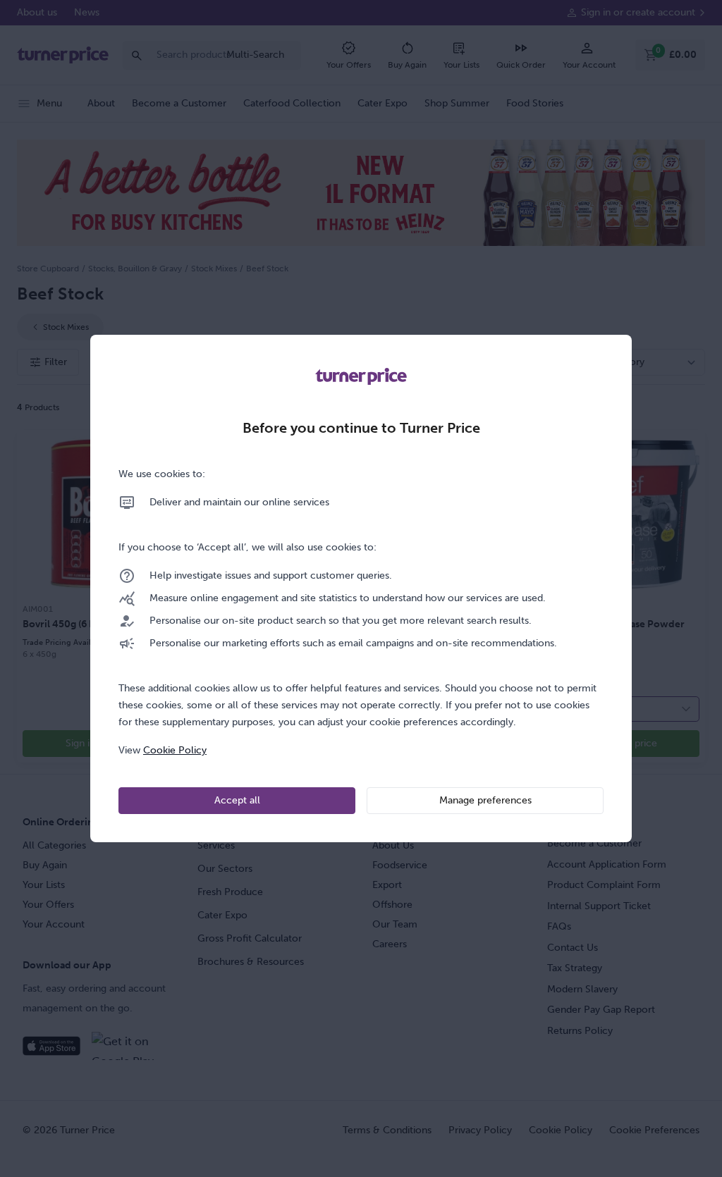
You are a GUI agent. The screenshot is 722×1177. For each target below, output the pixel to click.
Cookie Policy (175, 750)
